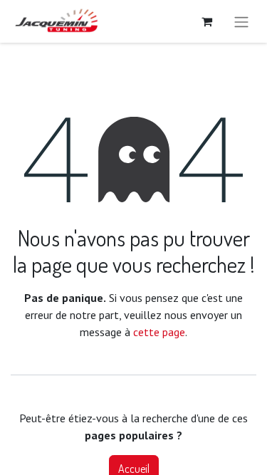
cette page (159, 332)
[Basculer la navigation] (241, 21)
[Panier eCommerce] (206, 21)
